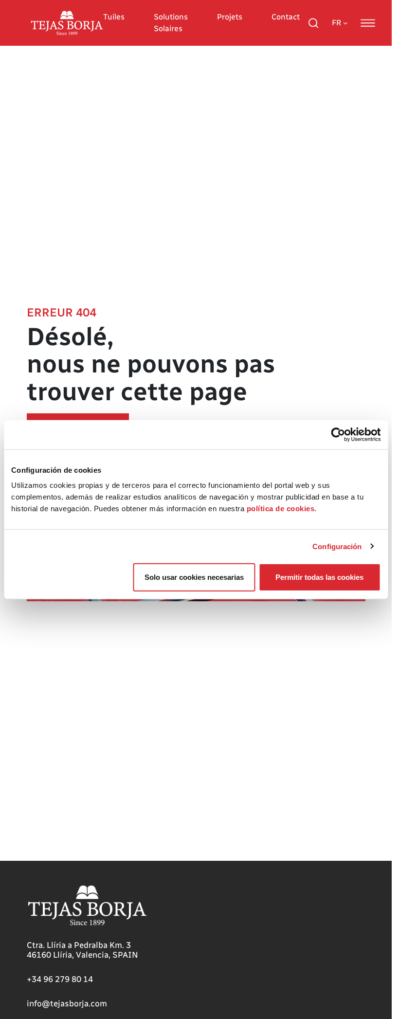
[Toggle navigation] (368, 23)
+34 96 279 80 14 (60, 979)
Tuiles (114, 16)
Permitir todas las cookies (319, 577)
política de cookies (281, 508)
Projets (229, 16)
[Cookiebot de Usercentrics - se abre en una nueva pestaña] (338, 434)
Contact (286, 16)
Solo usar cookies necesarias (194, 577)
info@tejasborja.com (67, 1003)
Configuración (337, 546)
